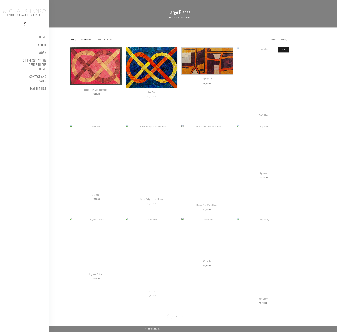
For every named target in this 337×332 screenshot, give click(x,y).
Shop (177, 17)
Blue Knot (151, 92)
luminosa (151, 291)
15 (107, 39)
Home (171, 17)
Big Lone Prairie (95, 274)
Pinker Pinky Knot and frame (95, 89)
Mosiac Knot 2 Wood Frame (207, 205)
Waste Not (207, 261)
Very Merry (263, 298)
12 (104, 39)
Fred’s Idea (263, 115)
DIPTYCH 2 (207, 79)
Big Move (263, 173)
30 (111, 39)
